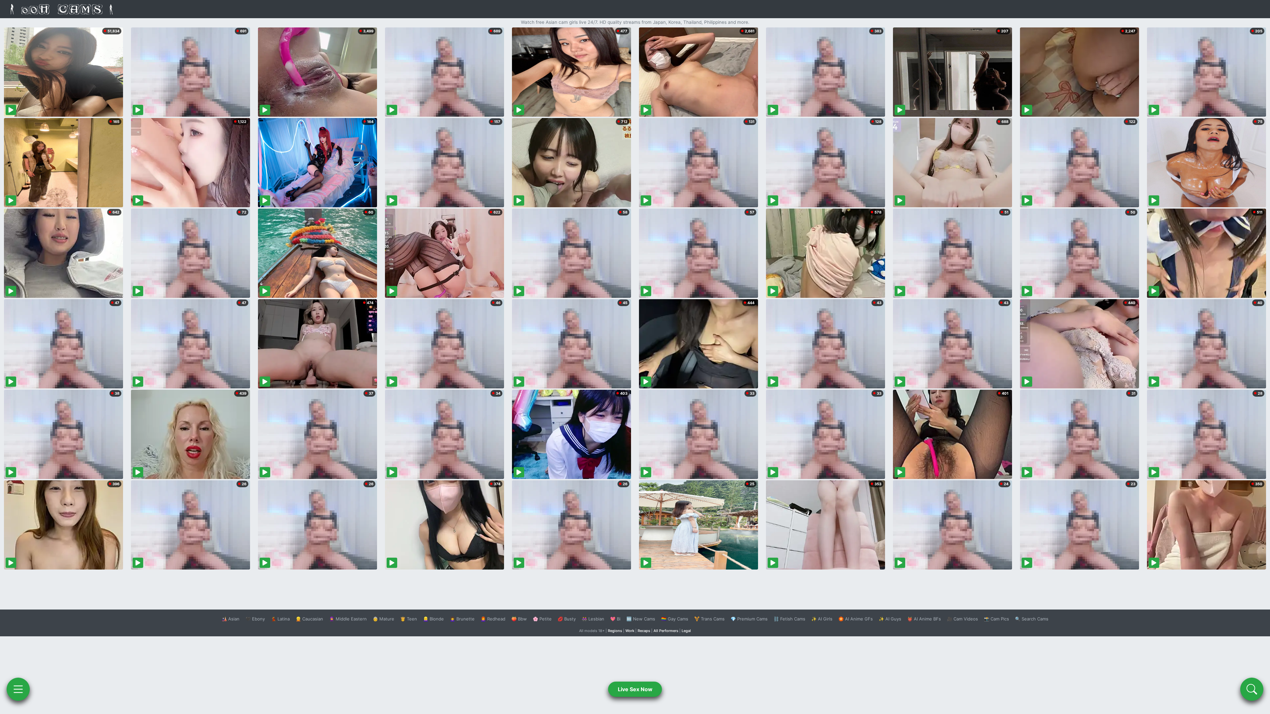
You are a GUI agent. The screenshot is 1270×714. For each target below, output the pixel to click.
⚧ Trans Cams (709, 618)
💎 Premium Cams (749, 618)
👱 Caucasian (309, 618)
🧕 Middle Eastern (348, 618)
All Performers (666, 630)
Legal (686, 630)
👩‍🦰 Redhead (493, 618)
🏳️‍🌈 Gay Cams (674, 618)
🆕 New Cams (640, 618)
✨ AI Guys (890, 618)
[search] (1251, 689)
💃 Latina (280, 618)
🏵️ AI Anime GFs (855, 618)
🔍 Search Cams (1031, 618)
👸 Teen (408, 618)
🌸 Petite (542, 618)
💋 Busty (567, 618)
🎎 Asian (230, 618)
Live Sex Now (635, 689)
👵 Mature (383, 618)
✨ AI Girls (821, 618)
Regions (615, 630)
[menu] (18, 689)
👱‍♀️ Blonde (433, 618)
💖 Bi (615, 618)
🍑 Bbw (519, 618)
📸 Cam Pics (996, 618)
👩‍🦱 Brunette (462, 618)
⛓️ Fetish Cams (789, 618)
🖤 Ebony (255, 618)
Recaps (644, 630)
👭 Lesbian (593, 618)
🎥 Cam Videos (962, 618)
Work (629, 630)
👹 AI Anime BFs (924, 618)
